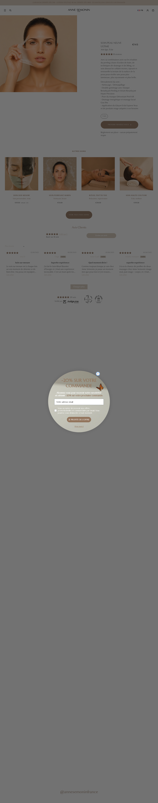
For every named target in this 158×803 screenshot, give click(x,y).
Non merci (79, 426)
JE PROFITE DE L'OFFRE (79, 419)
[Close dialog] (98, 374)
